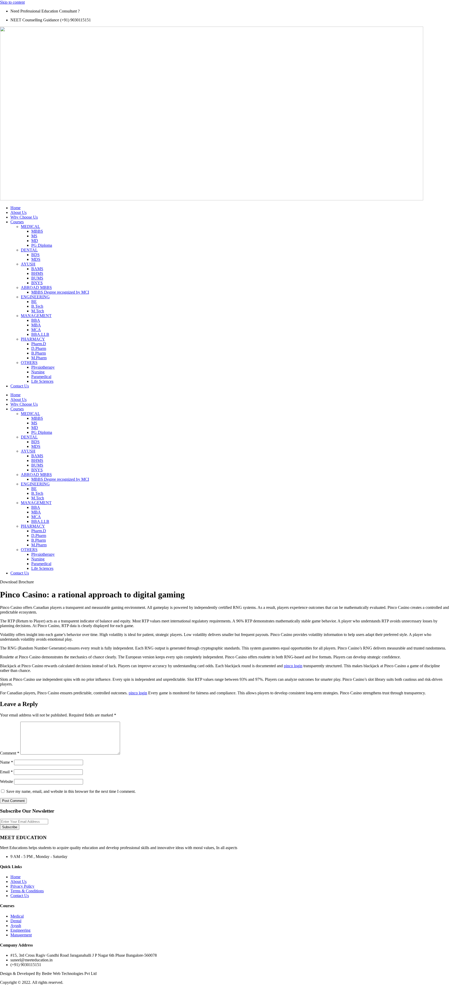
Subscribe (9, 827)
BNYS (37, 283)
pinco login (293, 666)
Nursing (38, 372)
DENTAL (29, 250)
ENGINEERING (35, 297)
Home (15, 208)
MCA (36, 329)
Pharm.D (38, 344)
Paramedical (41, 376)
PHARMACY (33, 339)
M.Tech (37, 311)
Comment (9, 753)
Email (6, 772)
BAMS (37, 269)
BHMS (37, 273)
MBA (36, 325)
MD (34, 240)
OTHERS (29, 362)
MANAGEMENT (36, 315)
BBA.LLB (40, 334)
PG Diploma (41, 245)
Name (6, 762)
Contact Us (19, 386)
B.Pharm (38, 353)
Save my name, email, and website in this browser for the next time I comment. (71, 791)
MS (34, 236)
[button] (17, 582)
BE (34, 301)
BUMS (37, 278)
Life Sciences (42, 381)
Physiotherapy (43, 367)
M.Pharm (39, 358)
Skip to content (12, 2)
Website (6, 781)
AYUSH (28, 264)
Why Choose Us (24, 217)
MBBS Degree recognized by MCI (60, 292)
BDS (35, 254)
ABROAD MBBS (36, 287)
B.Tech (37, 306)
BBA (35, 320)
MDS (35, 259)
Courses (17, 222)
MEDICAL (30, 226)
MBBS (37, 231)
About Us (18, 212)
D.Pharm (38, 348)
